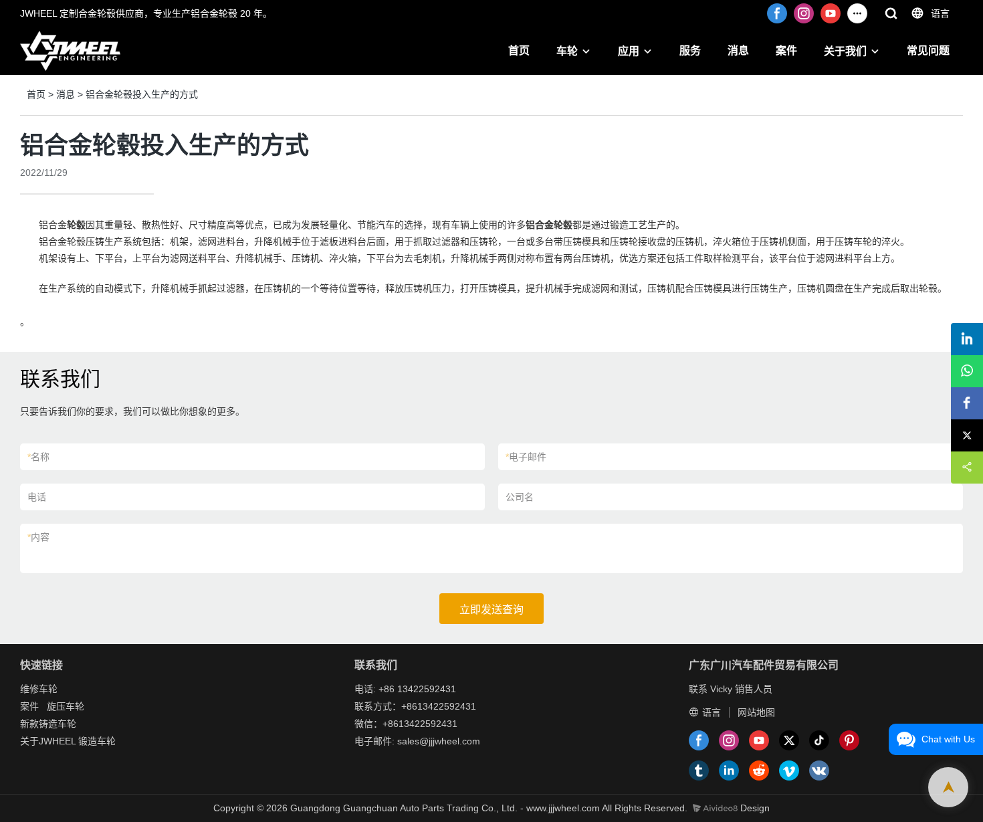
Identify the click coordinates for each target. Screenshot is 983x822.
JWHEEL (57, 741)
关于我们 (845, 51)
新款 (29, 723)
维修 (29, 689)
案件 (786, 50)
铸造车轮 (57, 723)
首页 (519, 50)
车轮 (567, 51)
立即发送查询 (491, 609)
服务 (690, 50)
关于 (29, 741)
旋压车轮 (65, 706)
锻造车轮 (97, 741)
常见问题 (928, 50)
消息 (738, 50)
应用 (628, 51)
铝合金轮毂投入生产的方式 (142, 94)
